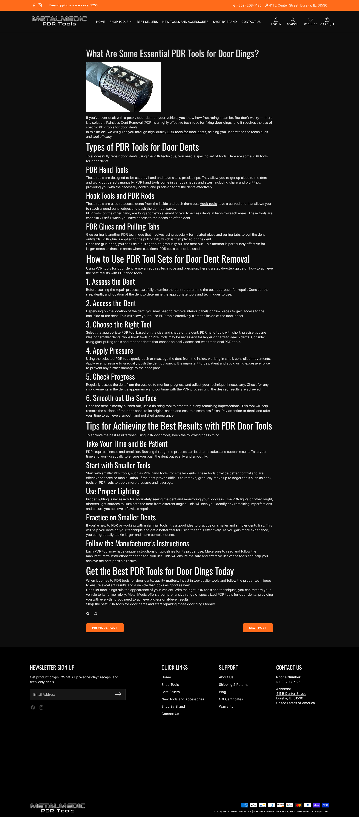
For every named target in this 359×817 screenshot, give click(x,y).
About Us (226, 677)
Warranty (226, 706)
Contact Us (170, 714)
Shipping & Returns (233, 685)
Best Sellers (171, 692)
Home (166, 677)
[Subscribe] (118, 694)
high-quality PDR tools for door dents (177, 132)
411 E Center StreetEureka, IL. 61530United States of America (295, 698)
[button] (292, 21)
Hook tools (208, 204)
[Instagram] (40, 5)
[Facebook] (34, 5)
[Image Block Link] (58, 808)
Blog (222, 692)
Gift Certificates (231, 699)
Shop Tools (170, 685)
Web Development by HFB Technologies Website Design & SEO (291, 811)
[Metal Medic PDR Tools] (59, 21)
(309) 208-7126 (288, 682)
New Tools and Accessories (183, 699)
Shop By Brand (173, 706)
